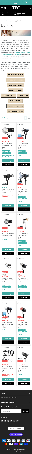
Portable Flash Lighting (15, 80)
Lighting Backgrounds (15, 106)
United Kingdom (15, 428)
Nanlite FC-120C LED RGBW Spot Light (22, 191)
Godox (28, 52)
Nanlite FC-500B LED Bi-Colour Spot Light (23, 145)
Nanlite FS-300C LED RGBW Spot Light (23, 235)
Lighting (8, 21)
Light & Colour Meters (15, 111)
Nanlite (9, 54)
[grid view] (25, 118)
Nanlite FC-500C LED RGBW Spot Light (23, 368)
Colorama (4, 54)
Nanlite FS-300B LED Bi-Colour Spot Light (7, 145)
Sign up (25, 411)
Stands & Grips (23, 95)
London (19, 13)
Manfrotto (18, 54)
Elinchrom (17, 52)
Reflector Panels (8, 95)
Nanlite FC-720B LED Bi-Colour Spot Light (23, 279)
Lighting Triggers (15, 101)
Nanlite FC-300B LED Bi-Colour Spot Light (7, 324)
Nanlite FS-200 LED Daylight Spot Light (8, 234)
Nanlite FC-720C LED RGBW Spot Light (23, 324)
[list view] (29, 118)
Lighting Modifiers (15, 90)
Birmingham (16, 14)
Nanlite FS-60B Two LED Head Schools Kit (8, 368)
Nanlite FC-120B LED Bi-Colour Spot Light (7, 279)
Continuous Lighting (15, 85)
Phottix (23, 52)
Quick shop (8, 161)
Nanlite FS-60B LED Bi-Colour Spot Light (8, 190)
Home (2, 21)
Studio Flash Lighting (15, 75)
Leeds (23, 13)
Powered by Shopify (16, 451)
